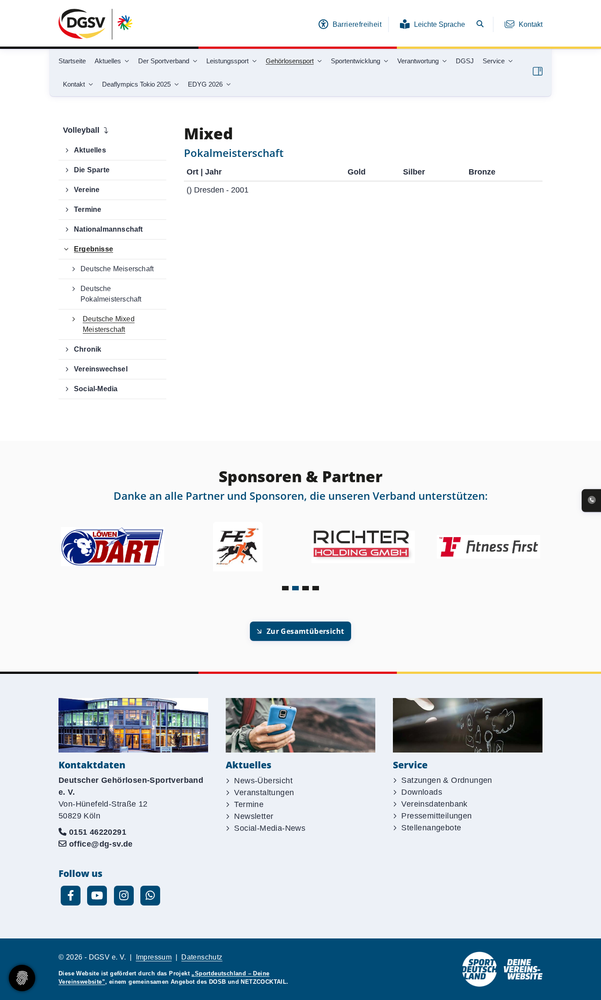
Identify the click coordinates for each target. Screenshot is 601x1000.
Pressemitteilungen (436, 815)
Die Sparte (92, 170)
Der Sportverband (163, 61)
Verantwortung (418, 61)
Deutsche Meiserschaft (117, 269)
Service (494, 61)
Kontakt (530, 24)
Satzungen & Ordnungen (446, 780)
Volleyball (81, 130)
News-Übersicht (263, 780)
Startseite (72, 61)
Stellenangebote (431, 827)
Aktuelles (108, 61)
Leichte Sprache (439, 24)
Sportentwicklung (355, 61)
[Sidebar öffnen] (537, 71)
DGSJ (465, 61)
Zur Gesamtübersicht (305, 631)
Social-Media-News (269, 828)
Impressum (154, 957)
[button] (285, 588)
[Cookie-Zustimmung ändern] (22, 978)
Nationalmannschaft (108, 229)
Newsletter (253, 816)
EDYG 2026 (205, 84)
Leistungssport (227, 61)
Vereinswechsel (101, 369)
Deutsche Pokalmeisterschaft (111, 294)
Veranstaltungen (264, 792)
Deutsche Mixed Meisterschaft (109, 324)
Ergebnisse (93, 249)
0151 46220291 (97, 832)
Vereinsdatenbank (434, 804)
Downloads (421, 792)
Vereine (86, 189)
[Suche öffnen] (480, 24)
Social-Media (95, 389)
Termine (87, 209)
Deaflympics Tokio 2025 (136, 84)
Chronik (87, 349)
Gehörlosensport (290, 61)
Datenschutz (201, 957)
